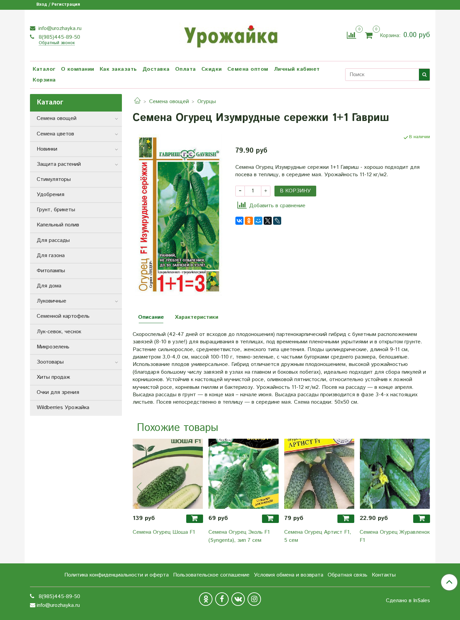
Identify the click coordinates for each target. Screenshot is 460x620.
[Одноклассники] (249, 221)
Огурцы (206, 101)
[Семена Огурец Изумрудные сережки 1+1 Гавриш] (178, 215)
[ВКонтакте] (239, 221)
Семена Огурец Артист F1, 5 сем (317, 536)
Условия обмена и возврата (288, 575)
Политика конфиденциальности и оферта (116, 575)
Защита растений (59, 164)
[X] (268, 221)
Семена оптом (247, 69)
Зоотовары (50, 362)
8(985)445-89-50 (58, 37)
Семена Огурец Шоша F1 (164, 532)
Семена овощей (169, 101)
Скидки (211, 69)
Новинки (47, 149)
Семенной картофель (63, 316)
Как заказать (118, 69)
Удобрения (50, 194)
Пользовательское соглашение (211, 575)
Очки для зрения (58, 392)
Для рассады (53, 240)
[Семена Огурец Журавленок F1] (395, 474)
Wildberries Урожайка (63, 407)
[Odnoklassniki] (205, 599)
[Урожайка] (230, 34)
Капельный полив (58, 225)
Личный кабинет (297, 69)
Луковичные (51, 301)
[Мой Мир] (258, 221)
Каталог (44, 69)
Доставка (156, 69)
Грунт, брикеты (56, 210)
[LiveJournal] (277, 221)
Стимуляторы (54, 179)
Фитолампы (51, 271)
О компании (77, 69)
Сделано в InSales (408, 600)
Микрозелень (53, 347)
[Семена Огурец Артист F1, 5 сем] (319, 474)
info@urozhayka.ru (59, 28)
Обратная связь (347, 575)
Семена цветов (55, 134)
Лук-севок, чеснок (59, 332)
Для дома (49, 286)
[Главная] (137, 101)
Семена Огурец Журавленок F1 (395, 536)
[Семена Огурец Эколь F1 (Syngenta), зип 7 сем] (243, 474)
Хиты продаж (53, 377)
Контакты (384, 575)
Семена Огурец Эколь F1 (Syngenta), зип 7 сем (239, 536)
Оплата (185, 69)
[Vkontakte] (238, 599)
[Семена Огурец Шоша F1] (168, 474)
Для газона (51, 255)
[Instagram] (254, 599)
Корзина (44, 80)
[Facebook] (222, 599)
